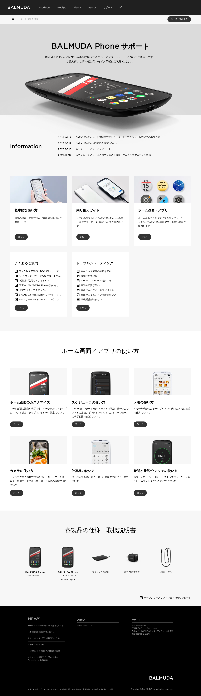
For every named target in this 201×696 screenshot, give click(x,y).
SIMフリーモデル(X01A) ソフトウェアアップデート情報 (48, 299)
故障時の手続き (89, 276)
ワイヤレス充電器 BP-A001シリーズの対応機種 (44, 271)
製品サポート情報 (139, 625)
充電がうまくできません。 (33, 290)
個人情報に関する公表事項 (70, 689)
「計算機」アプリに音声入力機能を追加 (44, 651)
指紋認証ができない (91, 299)
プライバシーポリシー (49, 689)
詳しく (21, 237)
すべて (21, 308)
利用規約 (86, 689)
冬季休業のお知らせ (36, 645)
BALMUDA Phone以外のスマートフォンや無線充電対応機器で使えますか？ (59, 294)
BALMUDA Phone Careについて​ (145, 628)
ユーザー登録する (179, 19)
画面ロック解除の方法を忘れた (97, 271)
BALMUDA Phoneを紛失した (96, 280)
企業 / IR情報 (33, 689)
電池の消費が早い (90, 285)
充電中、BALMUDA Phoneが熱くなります (41, 285)
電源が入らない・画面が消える (97, 290)
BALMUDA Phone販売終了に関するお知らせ (45, 626)
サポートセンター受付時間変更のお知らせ (45, 638)
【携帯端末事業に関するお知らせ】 (42, 632)
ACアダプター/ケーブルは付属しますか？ (41, 276)
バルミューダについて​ (86, 625)
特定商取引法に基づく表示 (102, 689)
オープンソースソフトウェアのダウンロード (167, 598)
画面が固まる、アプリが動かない (98, 294)
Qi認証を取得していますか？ (34, 280)
